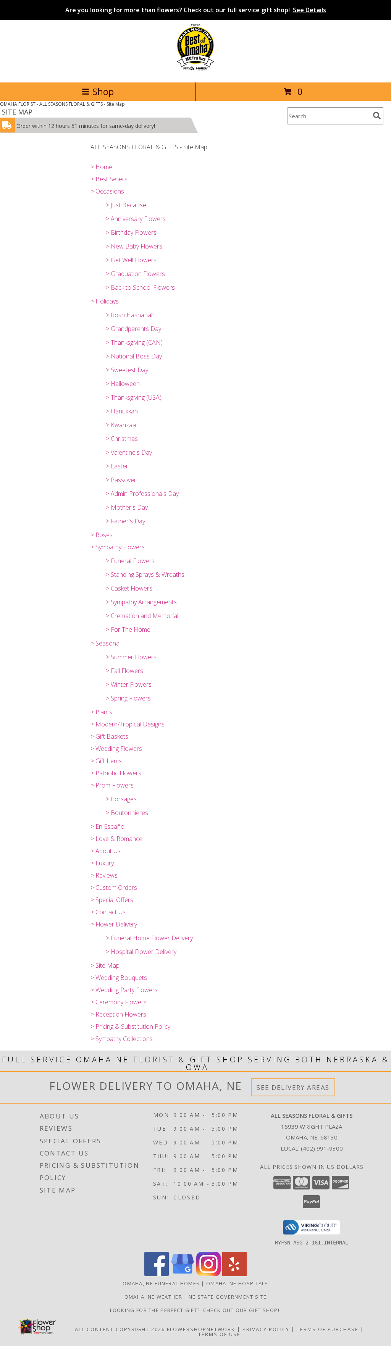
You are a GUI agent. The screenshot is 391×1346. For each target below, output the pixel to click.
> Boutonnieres (127, 813)
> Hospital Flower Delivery (141, 951)
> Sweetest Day (127, 370)
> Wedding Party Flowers (124, 990)
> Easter (117, 466)
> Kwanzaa (121, 425)
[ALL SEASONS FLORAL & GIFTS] (195, 71)
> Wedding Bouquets (118, 977)
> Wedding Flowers (116, 748)
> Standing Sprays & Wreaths (145, 574)
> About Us (105, 851)
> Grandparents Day (133, 328)
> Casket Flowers (129, 588)
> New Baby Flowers (134, 246)
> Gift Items (106, 761)
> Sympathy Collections (121, 1039)
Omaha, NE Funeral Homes (161, 1283)
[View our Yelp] (234, 1274)
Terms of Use (219, 1334)
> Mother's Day (127, 507)
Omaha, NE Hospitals (237, 1283)
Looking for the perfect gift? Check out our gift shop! (195, 1310)
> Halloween (123, 383)
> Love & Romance (116, 838)
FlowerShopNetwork (201, 1329)
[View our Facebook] (156, 1274)
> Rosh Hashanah (130, 315)
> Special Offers (111, 900)
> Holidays (104, 301)
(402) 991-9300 (322, 1148)
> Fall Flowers (124, 671)
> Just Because (126, 205)
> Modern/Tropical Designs (127, 724)
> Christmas (122, 438)
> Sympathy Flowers (117, 547)
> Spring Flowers (128, 698)
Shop (103, 91)
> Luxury (102, 863)
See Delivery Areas (293, 1087)
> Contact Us (108, 912)
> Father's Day (125, 521)
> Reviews (104, 875)
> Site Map (105, 965)
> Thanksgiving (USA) (134, 397)
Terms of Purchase (328, 1329)
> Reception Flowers (118, 1014)
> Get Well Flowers (131, 260)
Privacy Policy (265, 1329)
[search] (377, 115)
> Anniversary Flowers (136, 219)
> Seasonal (105, 643)
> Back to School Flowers (140, 287)
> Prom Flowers (112, 785)
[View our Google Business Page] (182, 1274)
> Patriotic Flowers (115, 773)
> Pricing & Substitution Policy (130, 1026)
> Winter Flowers (129, 684)
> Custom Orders (113, 887)
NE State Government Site (228, 1296)
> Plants (101, 712)
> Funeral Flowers (130, 561)
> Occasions (107, 191)
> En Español (108, 826)
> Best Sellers (109, 179)
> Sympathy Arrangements (141, 602)
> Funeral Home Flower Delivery (149, 938)
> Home (101, 167)
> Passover (121, 480)
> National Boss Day (134, 356)
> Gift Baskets (109, 736)
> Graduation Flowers (135, 274)
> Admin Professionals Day (142, 493)
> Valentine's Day (129, 452)
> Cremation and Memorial (142, 616)
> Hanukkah (122, 411)
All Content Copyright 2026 (120, 1329)
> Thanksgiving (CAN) (134, 342)
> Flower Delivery (113, 924)
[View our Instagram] (208, 1274)
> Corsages (121, 799)
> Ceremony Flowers (118, 1002)
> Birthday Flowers (131, 232)
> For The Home (128, 629)
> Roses (101, 535)
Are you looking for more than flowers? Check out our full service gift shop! (195, 10)
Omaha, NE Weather (153, 1296)
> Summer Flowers (131, 657)
